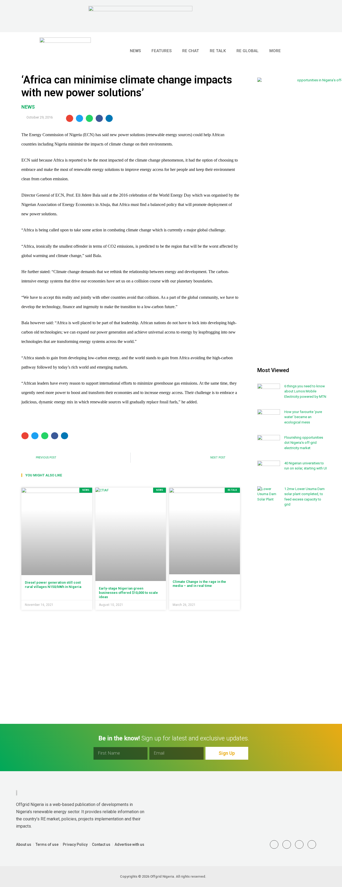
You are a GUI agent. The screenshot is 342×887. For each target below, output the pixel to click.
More (275, 50)
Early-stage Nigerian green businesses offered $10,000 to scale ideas (128, 592)
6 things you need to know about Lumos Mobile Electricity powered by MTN (305, 391)
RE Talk (218, 50)
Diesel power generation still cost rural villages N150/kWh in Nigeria (53, 584)
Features (161, 50)
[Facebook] (312, 844)
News (135, 50)
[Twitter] (274, 844)
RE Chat (190, 50)
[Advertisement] (292, 599)
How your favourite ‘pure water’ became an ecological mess (303, 417)
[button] (315, 50)
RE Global (247, 50)
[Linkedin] (286, 844)
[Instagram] (299, 844)
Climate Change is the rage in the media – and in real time (199, 584)
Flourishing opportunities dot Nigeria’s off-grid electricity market (303, 442)
